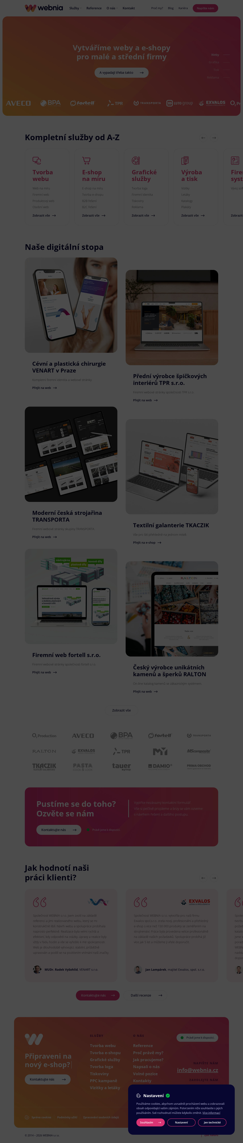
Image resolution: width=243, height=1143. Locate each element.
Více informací (211, 1113)
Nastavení (181, 1122)
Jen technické (212, 1122)
